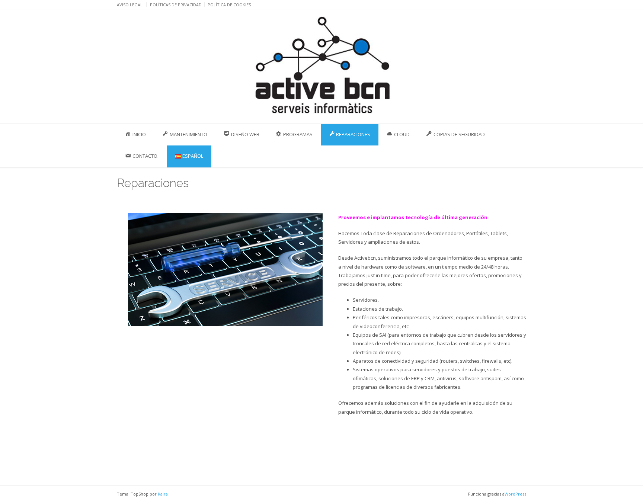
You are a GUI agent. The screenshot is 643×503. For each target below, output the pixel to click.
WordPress (515, 494)
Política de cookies (229, 4)
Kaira (163, 494)
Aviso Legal (130, 4)
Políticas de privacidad (176, 4)
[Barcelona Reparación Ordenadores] (321, 66)
